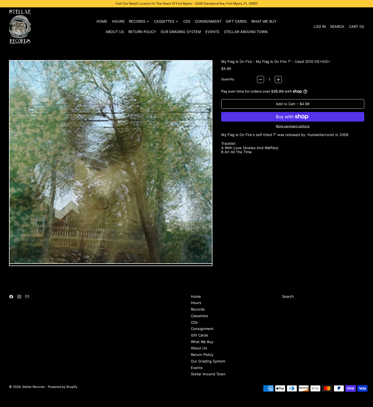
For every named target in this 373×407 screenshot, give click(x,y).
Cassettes (199, 316)
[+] (278, 79)
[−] (260, 79)
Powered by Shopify (62, 387)
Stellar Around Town (246, 32)
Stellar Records (33, 387)
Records (198, 309)
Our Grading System (181, 32)
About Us (115, 32)
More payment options (292, 126)
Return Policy (142, 32)
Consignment (208, 21)
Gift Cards (236, 21)
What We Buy (264, 21)
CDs (186, 21)
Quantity (227, 79)
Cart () (356, 27)
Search (288, 296)
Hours (118, 21)
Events (212, 32)
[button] (337, 26)
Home (101, 21)
